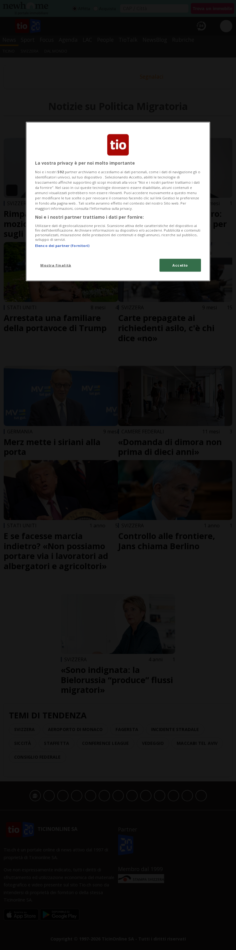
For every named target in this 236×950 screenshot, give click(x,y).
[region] (118, 201)
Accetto (180, 265)
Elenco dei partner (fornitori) (62, 245)
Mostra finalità (55, 265)
